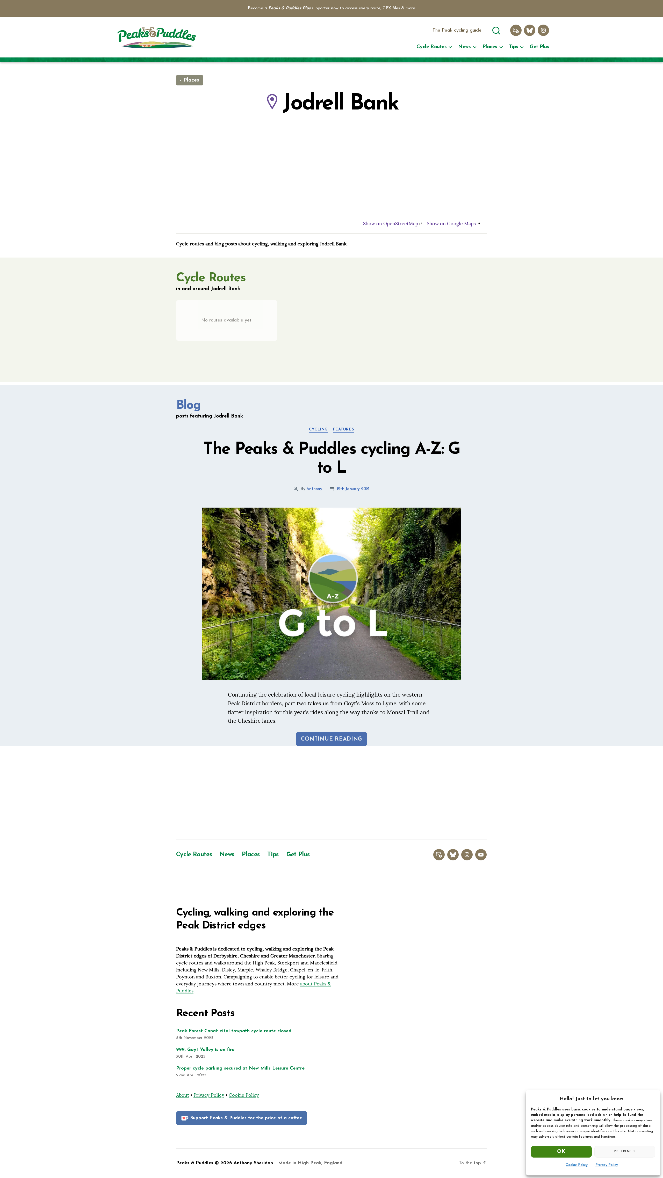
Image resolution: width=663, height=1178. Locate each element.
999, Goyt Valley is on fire (205, 1050)
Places (489, 46)
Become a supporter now (293, 8)
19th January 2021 (353, 489)
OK (561, 1151)
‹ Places (189, 80)
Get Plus (539, 46)
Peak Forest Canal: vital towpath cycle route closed (233, 1031)
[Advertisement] (331, 792)
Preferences (625, 1151)
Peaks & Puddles (194, 1163)
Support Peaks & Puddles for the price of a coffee (246, 1118)
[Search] (496, 29)
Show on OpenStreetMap (390, 223)
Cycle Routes (431, 46)
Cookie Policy (577, 1165)
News (464, 46)
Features (343, 429)
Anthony (314, 489)
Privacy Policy (606, 1165)
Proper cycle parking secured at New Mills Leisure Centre (240, 1068)
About (182, 1095)
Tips (513, 46)
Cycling (318, 429)
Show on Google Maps (451, 223)
